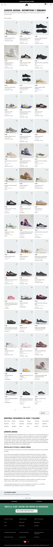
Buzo (28, 426)
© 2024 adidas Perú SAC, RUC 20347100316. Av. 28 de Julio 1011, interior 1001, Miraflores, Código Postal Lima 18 (26, 545)
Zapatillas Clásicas (6, 424)
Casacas (29, 421)
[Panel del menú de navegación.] (2, 4)
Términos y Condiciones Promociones (39, 533)
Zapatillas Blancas (21, 424)
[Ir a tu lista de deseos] (5, 4)
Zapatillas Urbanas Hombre (44, 424)
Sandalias (21, 421)
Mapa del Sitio (37, 522)
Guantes (36, 426)
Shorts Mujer (45, 426)
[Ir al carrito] (50, 4)
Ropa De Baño (45, 421)
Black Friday (7, 421)
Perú (28, 541)
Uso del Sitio (36, 537)
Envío (5, 525)
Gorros (13, 423)
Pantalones (29, 423)
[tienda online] (26, 5)
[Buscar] (47, 4)
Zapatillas (6, 426)
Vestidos (14, 421)
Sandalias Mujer (14, 426)
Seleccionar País (22, 537)
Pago (5, 522)
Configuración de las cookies (10, 532)
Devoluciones (22, 522)
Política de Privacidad (8, 537)
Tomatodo (37, 421)
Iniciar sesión (14, 501)
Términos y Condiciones (24, 532)
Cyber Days (36, 525)
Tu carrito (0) (38, 501)
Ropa (20, 426)
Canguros (37, 423)
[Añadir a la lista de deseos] (17, 23)
